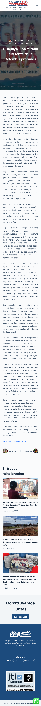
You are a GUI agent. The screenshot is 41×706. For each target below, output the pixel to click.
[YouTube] (33, 660)
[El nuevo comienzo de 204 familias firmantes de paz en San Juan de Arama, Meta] (21, 526)
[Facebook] (8, 660)
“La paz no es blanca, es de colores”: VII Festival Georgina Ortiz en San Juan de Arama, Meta (20, 505)
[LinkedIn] (20, 660)
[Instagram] (12, 660)
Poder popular (30, 43)
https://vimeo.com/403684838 (16, 441)
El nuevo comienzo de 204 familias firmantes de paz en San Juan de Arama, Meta (20, 542)
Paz (22, 43)
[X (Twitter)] (16, 660)
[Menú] (37, 5)
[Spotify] (25, 660)
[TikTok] (29, 660)
